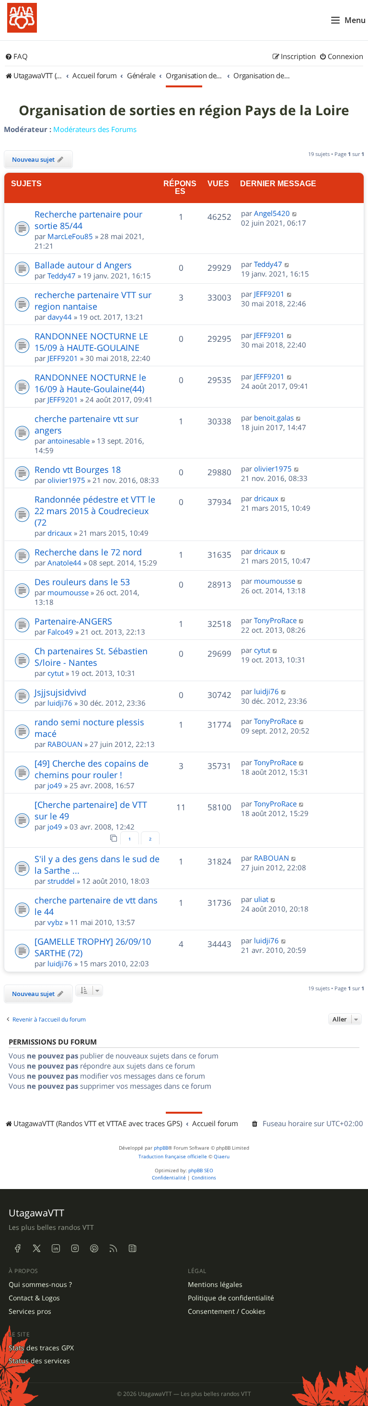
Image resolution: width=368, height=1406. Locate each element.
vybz (55, 922)
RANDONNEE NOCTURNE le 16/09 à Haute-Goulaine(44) (90, 383)
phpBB (161, 1148)
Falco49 (60, 632)
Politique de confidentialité (231, 1298)
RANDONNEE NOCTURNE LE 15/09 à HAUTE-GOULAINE (91, 341)
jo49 (54, 785)
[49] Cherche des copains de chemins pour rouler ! (91, 769)
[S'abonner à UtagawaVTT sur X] (36, 1248)
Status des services (39, 1361)
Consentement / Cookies (226, 1311)
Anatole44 (64, 562)
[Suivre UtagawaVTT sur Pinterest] (94, 1248)
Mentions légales (215, 1284)
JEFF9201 (269, 294)
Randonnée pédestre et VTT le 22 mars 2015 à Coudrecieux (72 (94, 510)
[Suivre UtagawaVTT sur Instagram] (74, 1248)
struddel (61, 881)
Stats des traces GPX (41, 1348)
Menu (355, 20)
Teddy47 (61, 275)
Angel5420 (272, 213)
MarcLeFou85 (70, 236)
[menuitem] (16, 56)
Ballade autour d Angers (83, 265)
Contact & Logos (34, 1298)
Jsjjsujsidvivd (60, 692)
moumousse (68, 592)
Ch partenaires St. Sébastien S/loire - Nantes (91, 656)
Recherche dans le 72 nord (88, 552)
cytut (55, 673)
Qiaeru (222, 1157)
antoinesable (68, 440)
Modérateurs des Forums (95, 129)
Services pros (30, 1311)
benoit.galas (274, 417)
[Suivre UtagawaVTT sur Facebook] (17, 1248)
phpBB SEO (200, 1170)
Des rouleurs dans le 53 (82, 582)
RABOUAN (64, 744)
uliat (261, 899)
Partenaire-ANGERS (73, 621)
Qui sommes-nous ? (40, 1284)
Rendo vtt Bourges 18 (77, 469)
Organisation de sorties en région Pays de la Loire (184, 110)
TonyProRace (275, 620)
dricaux (59, 533)
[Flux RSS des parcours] (113, 1248)
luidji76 (59, 703)
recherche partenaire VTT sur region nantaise (92, 300)
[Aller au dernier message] (295, 213)
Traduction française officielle (172, 1157)
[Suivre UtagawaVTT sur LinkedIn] (55, 1248)
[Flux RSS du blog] (132, 1248)
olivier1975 (66, 480)
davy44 (59, 317)
